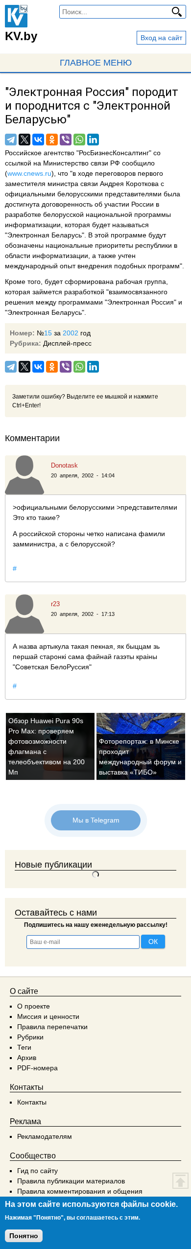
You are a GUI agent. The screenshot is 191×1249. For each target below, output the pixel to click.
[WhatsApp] (79, 139)
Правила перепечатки (52, 1027)
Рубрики (30, 1037)
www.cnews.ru (29, 173)
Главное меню (96, 63)
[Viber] (66, 139)
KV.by (21, 36)
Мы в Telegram (95, 820)
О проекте (33, 1006)
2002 (70, 333)
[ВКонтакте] (38, 139)
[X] (24, 139)
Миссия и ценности (48, 1016)
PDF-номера (37, 1068)
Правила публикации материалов (71, 1181)
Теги (24, 1047)
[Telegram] (11, 139)
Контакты (32, 1102)
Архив (26, 1057)
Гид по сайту (37, 1171)
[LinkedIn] (93, 139)
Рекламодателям (44, 1136)
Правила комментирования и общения (80, 1191)
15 (48, 333)
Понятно (23, 1236)
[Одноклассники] (52, 139)
